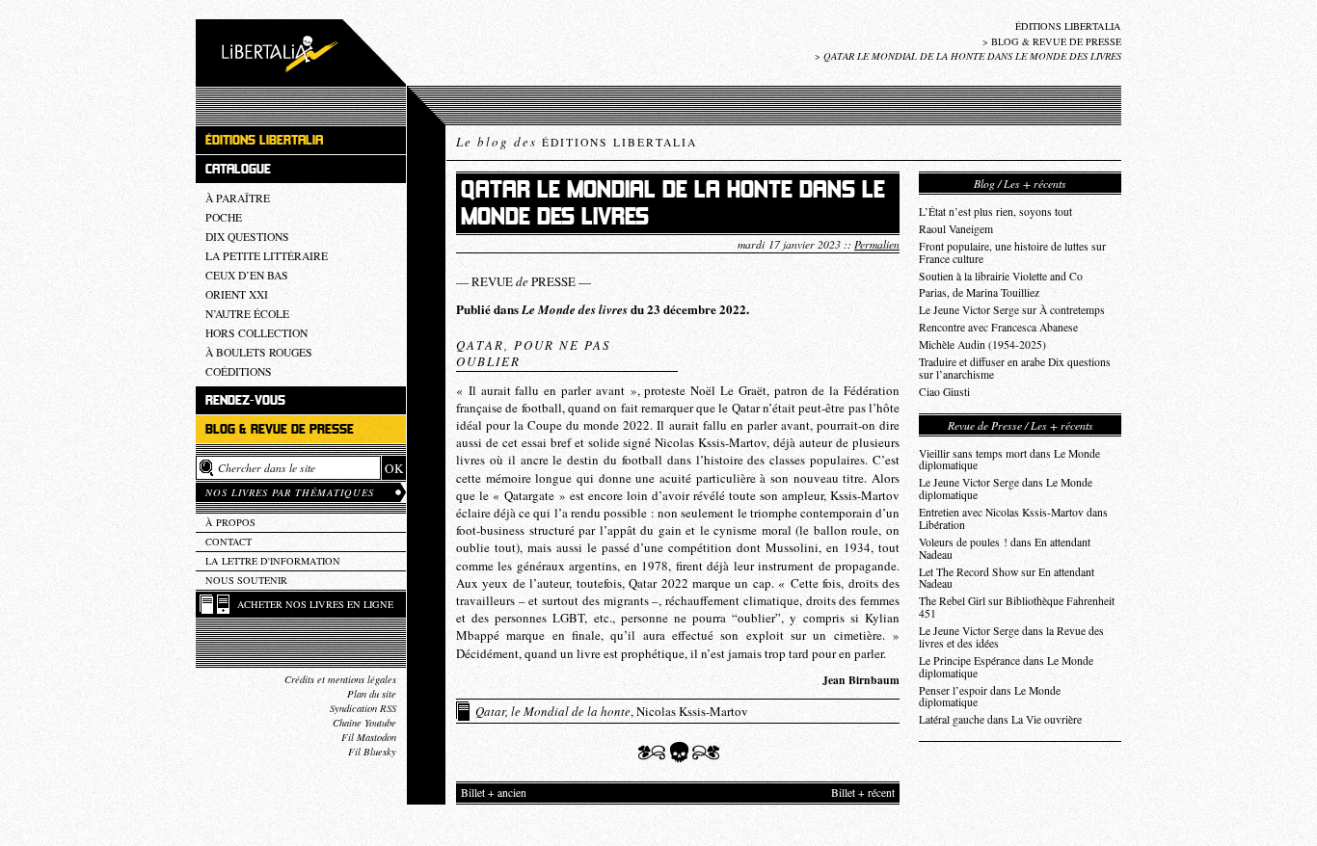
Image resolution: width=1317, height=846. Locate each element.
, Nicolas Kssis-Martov (611, 711)
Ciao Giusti (944, 391)
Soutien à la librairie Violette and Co (1001, 276)
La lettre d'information (272, 561)
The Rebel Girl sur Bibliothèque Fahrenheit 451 (1017, 607)
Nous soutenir (246, 580)
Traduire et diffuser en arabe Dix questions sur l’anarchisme (1015, 368)
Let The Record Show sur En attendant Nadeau (1006, 578)
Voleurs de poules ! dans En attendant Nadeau (1004, 548)
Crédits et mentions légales (340, 679)
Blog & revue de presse (1056, 41)
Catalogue (238, 169)
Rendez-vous (245, 400)
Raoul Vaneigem (956, 229)
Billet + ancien (493, 792)
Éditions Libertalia (1068, 26)
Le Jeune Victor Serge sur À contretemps (1012, 310)
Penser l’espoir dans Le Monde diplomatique (990, 696)
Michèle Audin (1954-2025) (982, 344)
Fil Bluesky (372, 751)
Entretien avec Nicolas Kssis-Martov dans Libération (1013, 518)
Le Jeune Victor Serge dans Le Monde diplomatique (1005, 488)
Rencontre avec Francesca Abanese (998, 327)
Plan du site (371, 694)
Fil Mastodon (368, 737)
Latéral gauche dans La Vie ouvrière (1000, 719)
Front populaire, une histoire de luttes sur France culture (1012, 252)
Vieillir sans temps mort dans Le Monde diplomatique (1009, 459)
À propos (230, 522)
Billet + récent (863, 792)
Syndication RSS (363, 708)
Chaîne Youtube (364, 722)
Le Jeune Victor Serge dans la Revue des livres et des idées (1011, 636)
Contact (228, 541)
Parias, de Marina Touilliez (979, 292)
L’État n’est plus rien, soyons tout (995, 211)
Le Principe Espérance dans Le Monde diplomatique (1006, 666)
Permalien (877, 243)
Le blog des (576, 141)
